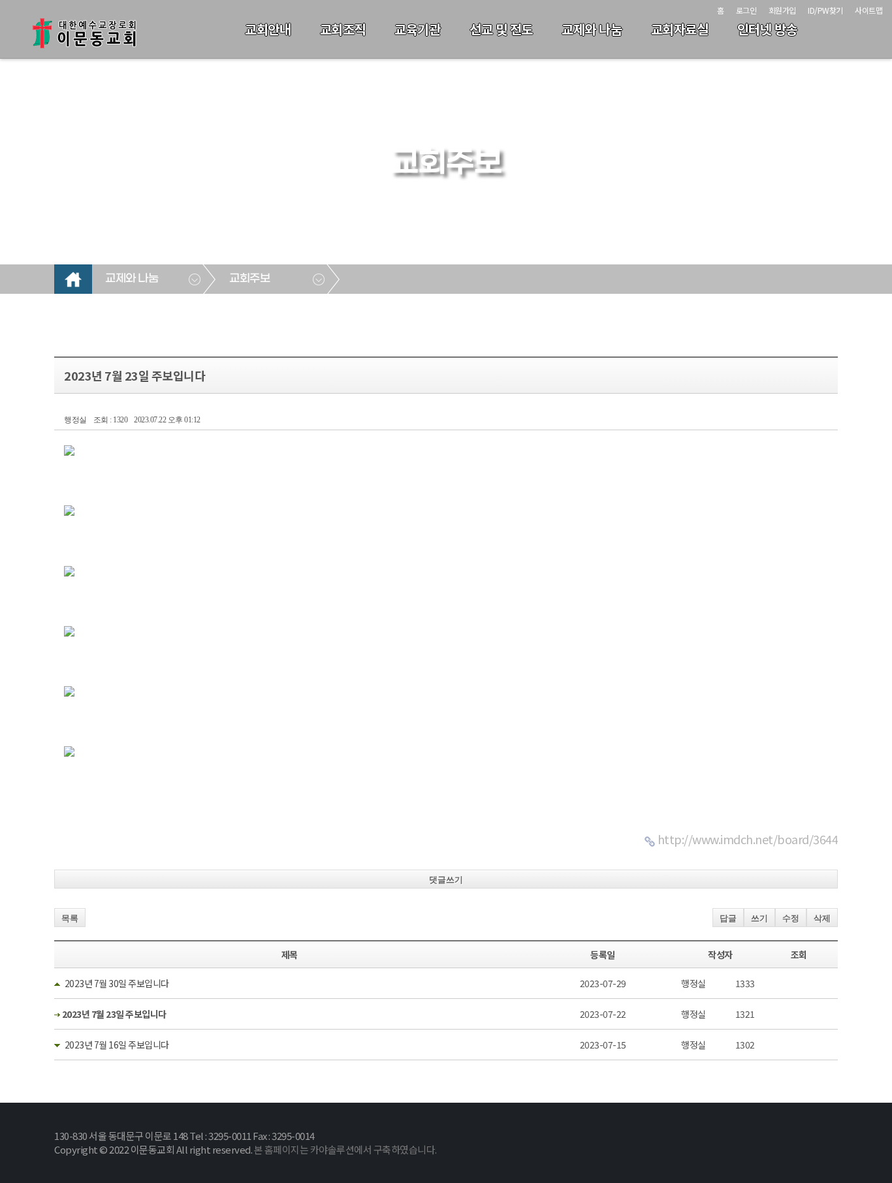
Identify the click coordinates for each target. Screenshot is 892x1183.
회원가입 (782, 10)
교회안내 (268, 29)
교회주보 (249, 278)
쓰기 (759, 918)
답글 (728, 918)
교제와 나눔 (592, 29)
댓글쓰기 (446, 880)
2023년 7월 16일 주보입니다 (117, 1044)
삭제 (822, 918)
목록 (69, 918)
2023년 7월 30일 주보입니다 (117, 983)
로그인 (746, 10)
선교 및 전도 (501, 29)
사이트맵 (868, 10)
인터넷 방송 (767, 29)
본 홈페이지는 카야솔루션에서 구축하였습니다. (345, 1149)
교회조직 (343, 29)
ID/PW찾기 (825, 10)
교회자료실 (680, 29)
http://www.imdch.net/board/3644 (748, 838)
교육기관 (417, 29)
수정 (790, 918)
